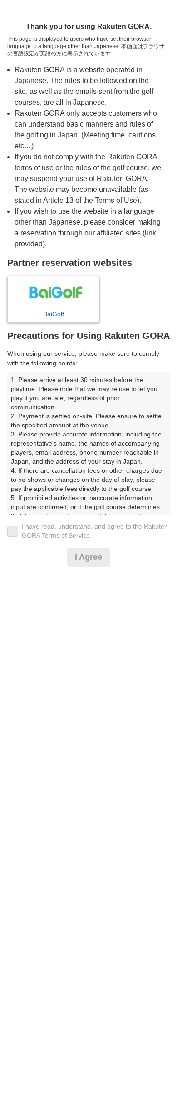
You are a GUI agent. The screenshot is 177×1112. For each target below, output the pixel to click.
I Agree (88, 557)
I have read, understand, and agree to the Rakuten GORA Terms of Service (95, 531)
